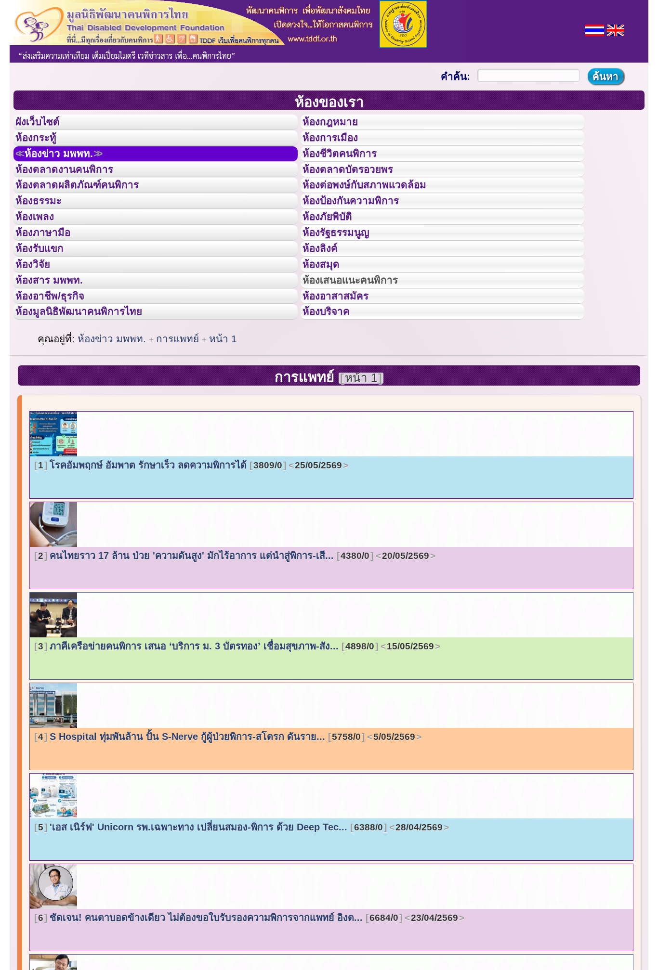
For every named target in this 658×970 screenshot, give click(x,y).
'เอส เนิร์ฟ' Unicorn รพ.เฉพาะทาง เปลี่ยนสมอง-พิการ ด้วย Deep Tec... (240, 902)
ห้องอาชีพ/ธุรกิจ (59, 362)
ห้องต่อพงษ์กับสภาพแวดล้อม (378, 211)
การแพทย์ (179, 413)
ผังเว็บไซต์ (45, 124)
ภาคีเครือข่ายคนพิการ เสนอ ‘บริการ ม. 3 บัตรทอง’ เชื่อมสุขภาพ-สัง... (236, 721)
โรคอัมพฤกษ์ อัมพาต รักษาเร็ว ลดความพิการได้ (190, 540)
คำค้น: (455, 76)
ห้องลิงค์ (326, 297)
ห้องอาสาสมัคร (344, 362)
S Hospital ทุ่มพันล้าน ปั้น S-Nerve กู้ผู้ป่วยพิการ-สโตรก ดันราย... (226, 811)
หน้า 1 (223, 413)
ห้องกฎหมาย (338, 124)
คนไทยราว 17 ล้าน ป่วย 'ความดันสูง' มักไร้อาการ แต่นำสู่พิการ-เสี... (233, 630)
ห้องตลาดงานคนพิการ (75, 189)
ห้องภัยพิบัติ (334, 254)
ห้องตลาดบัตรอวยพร (358, 189)
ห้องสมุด (327, 319)
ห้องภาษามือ (50, 276)
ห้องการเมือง (338, 146)
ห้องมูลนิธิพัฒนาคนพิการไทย (93, 383)
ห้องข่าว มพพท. (70, 168)
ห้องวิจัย (39, 319)
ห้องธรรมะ (45, 232)
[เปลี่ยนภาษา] (594, 29)
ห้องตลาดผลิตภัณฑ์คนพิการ (91, 211)
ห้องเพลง (41, 254)
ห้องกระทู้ (42, 146)
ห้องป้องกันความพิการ (362, 232)
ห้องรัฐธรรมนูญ (345, 276)
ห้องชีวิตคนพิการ (349, 168)
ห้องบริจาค (333, 383)
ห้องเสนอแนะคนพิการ (362, 341)
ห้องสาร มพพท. (57, 341)
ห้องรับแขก (47, 297)
